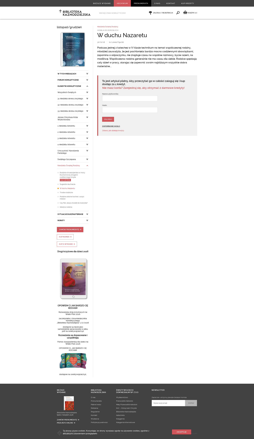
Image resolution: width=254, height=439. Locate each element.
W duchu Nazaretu (67, 188)
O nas (157, 3)
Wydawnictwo (122, 397)
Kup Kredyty (187, 3)
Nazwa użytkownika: (110, 94)
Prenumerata (141, 3)
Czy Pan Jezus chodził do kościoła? (74, 203)
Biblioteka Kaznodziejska (67, 413)
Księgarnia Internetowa (125, 422)
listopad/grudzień (69, 27)
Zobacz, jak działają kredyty (113, 131)
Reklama (94, 408)
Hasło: (104, 105)
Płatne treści (96, 405)
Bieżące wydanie (102, 3)
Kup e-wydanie (66, 244)
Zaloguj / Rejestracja (163, 13)
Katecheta (120, 415)
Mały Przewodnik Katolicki (126, 405)
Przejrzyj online (65, 423)
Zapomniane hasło (111, 126)
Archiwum (122, 3)
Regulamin (95, 412)
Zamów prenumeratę (69, 229)
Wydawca (95, 419)
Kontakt (170, 3)
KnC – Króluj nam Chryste (126, 408)
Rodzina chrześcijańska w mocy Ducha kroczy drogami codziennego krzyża (72, 176)
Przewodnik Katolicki (124, 401)
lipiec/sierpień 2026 (65, 415)
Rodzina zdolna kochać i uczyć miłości (72, 198)
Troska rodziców (66, 192)
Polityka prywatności (99, 422)
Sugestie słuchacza (67, 184)
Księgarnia (120, 419)
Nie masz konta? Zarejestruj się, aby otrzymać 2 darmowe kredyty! (143, 88)
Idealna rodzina (66, 207)
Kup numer (64, 237)
